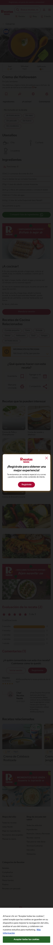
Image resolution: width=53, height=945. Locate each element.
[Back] (46, 458)
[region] (26, 926)
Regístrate (27, 484)
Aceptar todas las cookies (26, 939)
